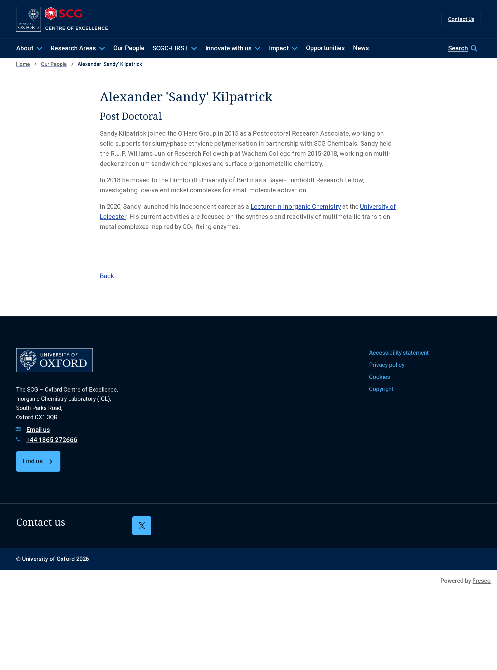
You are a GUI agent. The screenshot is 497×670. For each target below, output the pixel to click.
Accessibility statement (399, 352)
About (24, 48)
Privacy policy (386, 364)
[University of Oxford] (28, 19)
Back (107, 276)
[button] (464, 48)
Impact (279, 48)
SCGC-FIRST (170, 48)
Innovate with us (228, 48)
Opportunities (325, 48)
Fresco (482, 580)
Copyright (381, 389)
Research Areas (73, 48)
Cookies (379, 376)
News (361, 48)
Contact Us (461, 19)
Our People (128, 48)
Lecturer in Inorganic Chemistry (296, 206)
